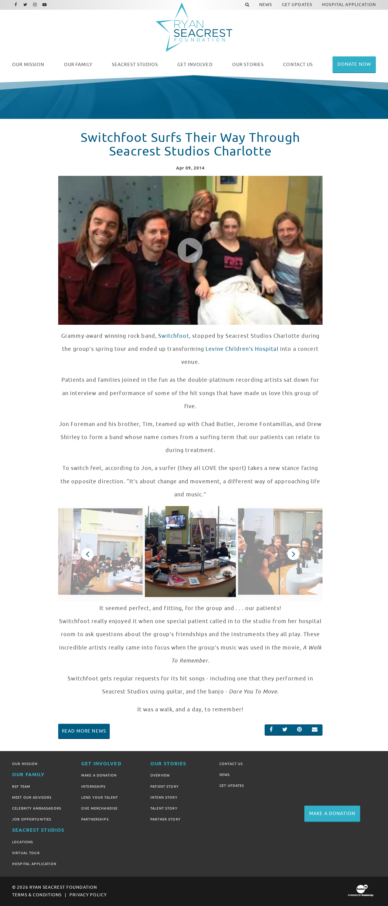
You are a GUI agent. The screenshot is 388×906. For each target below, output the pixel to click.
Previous (87, 554)
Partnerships (95, 819)
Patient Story (164, 786)
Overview (160, 775)
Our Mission (25, 764)
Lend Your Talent (99, 797)
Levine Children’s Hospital (242, 349)
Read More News (84, 731)
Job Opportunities (31, 819)
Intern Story (164, 797)
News (224, 775)
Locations (22, 842)
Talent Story (164, 808)
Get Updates (231, 786)
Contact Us (231, 764)
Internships (93, 786)
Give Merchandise (99, 808)
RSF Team (21, 786)
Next (293, 554)
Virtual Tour (26, 853)
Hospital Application (34, 864)
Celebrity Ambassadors (36, 808)
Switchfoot (173, 336)
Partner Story (165, 819)
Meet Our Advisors (32, 797)
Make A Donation (99, 775)
